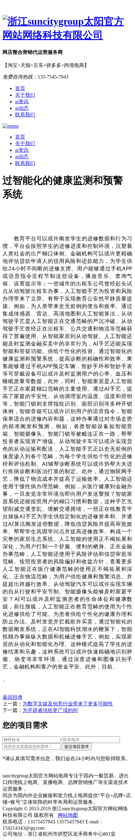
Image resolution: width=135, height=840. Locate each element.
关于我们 (25, 95)
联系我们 (25, 114)
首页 (20, 88)
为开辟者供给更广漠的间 (50, 710)
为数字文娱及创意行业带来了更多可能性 (68, 703)
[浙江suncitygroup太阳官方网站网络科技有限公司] (67, 28)
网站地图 (68, 815)
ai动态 (22, 108)
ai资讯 (22, 101)
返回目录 (13, 697)
